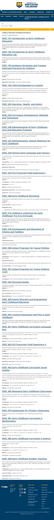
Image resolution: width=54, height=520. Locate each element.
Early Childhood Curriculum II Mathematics (22, 419)
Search (10, 25)
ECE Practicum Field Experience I (23, 172)
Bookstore (44, 487)
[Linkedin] (22, 492)
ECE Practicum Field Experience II (24, 344)
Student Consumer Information (32, 502)
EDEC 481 (32, 356)
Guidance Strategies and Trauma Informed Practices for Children (24, 67)
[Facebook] (22, 489)
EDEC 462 (12, 385)
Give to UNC (44, 497)
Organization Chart (33, 494)
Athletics (8, 16)
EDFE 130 (19, 469)
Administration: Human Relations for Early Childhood (26, 142)
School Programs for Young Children (25, 248)
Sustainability (31, 505)
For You (21, 16)
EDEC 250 (12, 184)
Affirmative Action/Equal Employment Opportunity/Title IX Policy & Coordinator (31, 512)
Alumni (15, 16)
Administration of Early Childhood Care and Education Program (24, 128)
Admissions (40, 12)
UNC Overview (31, 487)
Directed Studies (15, 282)
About (25, 12)
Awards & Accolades (33, 490)
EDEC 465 (25, 356)
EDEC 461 (12, 356)
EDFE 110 (12, 162)
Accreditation (31, 499)
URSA (43, 506)
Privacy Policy (8, 512)
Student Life (49, 12)
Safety (43, 503)
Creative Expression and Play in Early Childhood (26, 316)
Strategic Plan (31, 497)
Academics (32, 12)
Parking (43, 501)
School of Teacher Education (10, 35)
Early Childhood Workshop (20, 195)
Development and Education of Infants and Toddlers (23, 230)
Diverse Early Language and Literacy (26, 152)
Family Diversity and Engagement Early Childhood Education (24, 301)
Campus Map (44, 490)
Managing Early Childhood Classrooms (27, 391)
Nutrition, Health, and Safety (22, 104)
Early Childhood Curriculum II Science (26, 438)
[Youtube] (20, 492)
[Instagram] (20, 489)
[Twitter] (25, 489)
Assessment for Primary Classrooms (25, 410)
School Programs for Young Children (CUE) (25, 270)
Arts (2, 16)
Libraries (44, 499)
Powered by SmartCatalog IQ (27, 513)
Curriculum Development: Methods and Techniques (25, 116)
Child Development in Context (22, 85)
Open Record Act (46, 508)
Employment (44, 494)
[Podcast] (20, 495)
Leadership (30, 492)
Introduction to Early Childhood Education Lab (23, 53)
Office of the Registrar (47, 492)
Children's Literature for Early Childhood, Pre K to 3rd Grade (22, 214)
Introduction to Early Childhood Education (23, 39)
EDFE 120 (20, 256)
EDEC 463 (18, 356)
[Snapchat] (25, 492)
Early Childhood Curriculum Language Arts (26, 328)
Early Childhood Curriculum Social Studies (24, 369)
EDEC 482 (39, 356)
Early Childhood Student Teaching (24, 458)
